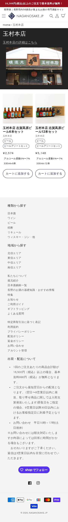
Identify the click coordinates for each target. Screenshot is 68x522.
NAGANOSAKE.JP (38, 513)
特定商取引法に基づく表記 (24, 322)
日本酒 (12, 213)
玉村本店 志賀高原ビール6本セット (17, 130)
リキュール (14, 232)
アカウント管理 (17, 350)
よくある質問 (16, 313)
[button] (51, 16)
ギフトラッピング (19, 309)
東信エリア (14, 258)
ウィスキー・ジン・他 (21, 237)
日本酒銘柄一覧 (17, 285)
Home (6, 25)
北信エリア (14, 253)
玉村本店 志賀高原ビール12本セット (49, 130)
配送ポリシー (16, 336)
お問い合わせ (16, 345)
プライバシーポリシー (21, 331)
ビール (12, 223)
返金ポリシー (16, 341)
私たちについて (17, 276)
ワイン (12, 218)
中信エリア (14, 262)
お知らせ (13, 299)
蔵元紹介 (13, 280)
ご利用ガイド (16, 304)
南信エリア (14, 267)
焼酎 (10, 227)
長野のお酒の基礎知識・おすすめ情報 (31, 290)
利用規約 (13, 327)
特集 (10, 295)
